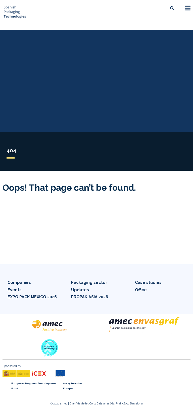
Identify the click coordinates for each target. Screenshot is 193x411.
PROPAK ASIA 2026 (89, 296)
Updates (80, 289)
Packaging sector (89, 282)
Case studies (148, 282)
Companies (19, 282)
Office (141, 289)
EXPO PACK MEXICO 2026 (32, 296)
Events (15, 289)
